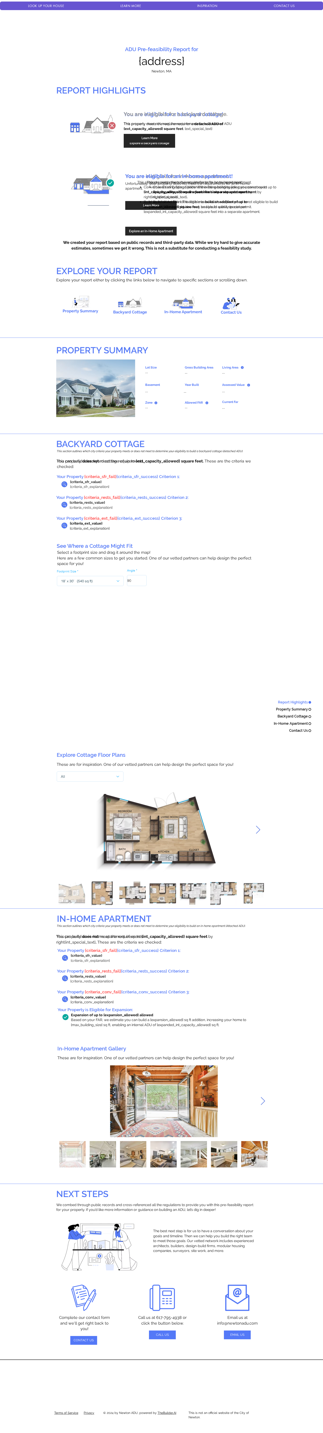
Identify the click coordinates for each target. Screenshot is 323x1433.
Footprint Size (66, 571)
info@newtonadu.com (237, 1323)
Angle (131, 570)
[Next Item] (258, 830)
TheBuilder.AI (167, 1413)
